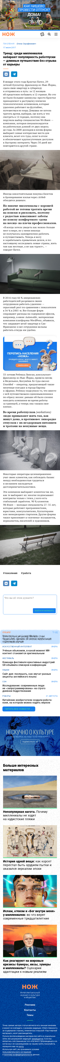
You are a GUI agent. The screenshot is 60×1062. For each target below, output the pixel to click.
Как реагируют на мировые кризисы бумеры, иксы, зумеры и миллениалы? (27, 966)
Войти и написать (44, 610)
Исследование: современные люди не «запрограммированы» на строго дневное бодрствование (23, 688)
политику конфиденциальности (18, 1055)
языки (5, 670)
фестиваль (8, 658)
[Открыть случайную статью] (42, 34)
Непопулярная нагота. (25, 815)
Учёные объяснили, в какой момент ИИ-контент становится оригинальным (26, 652)
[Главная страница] (8, 34)
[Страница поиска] (49, 34)
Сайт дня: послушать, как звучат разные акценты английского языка (26, 675)
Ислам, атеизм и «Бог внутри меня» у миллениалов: (29, 914)
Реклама (30, 1004)
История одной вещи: (27, 865)
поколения (8, 44)
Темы (30, 1015)
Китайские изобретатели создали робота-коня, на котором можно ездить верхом (27, 701)
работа (27, 573)
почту (21, 1046)
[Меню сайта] (56, 34)
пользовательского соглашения (16, 1052)
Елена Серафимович (26, 44)
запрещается (37, 1039)
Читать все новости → (19, 709)
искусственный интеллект (17, 647)
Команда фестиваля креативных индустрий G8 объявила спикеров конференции (28, 663)
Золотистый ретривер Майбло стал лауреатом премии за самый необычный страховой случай (26, 639)
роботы (6, 696)
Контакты (30, 1010)
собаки (6, 632)
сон (4, 682)
